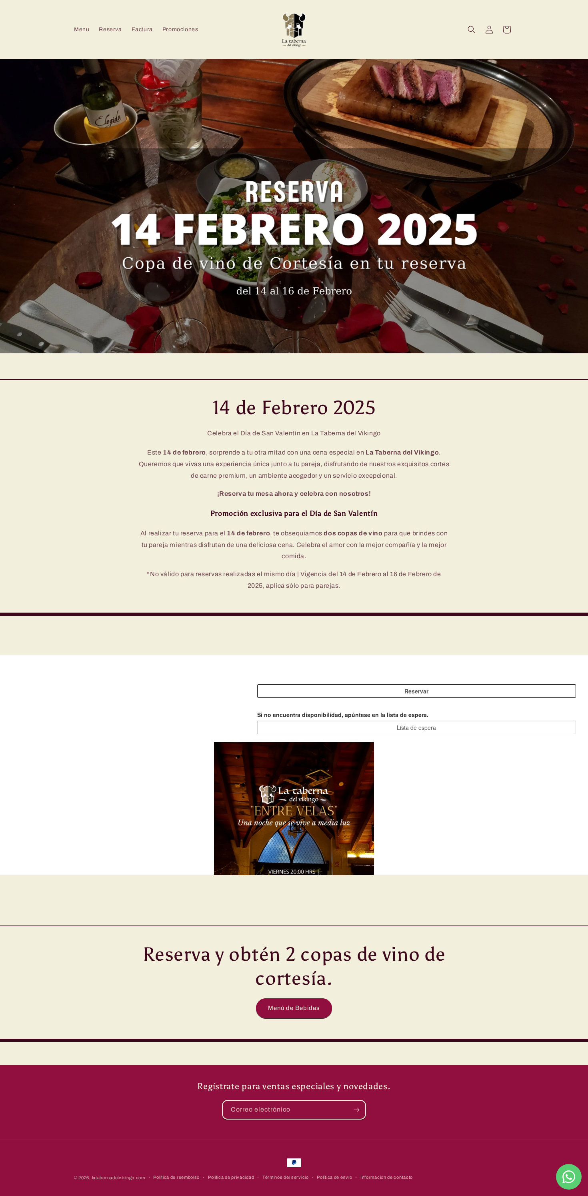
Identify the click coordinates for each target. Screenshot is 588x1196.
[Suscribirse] (356, 1110)
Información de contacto (386, 1177)
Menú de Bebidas (294, 1008)
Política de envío (334, 1177)
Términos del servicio (285, 1177)
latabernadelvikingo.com (118, 1177)
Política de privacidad (231, 1177)
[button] (471, 29)
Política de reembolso (176, 1177)
